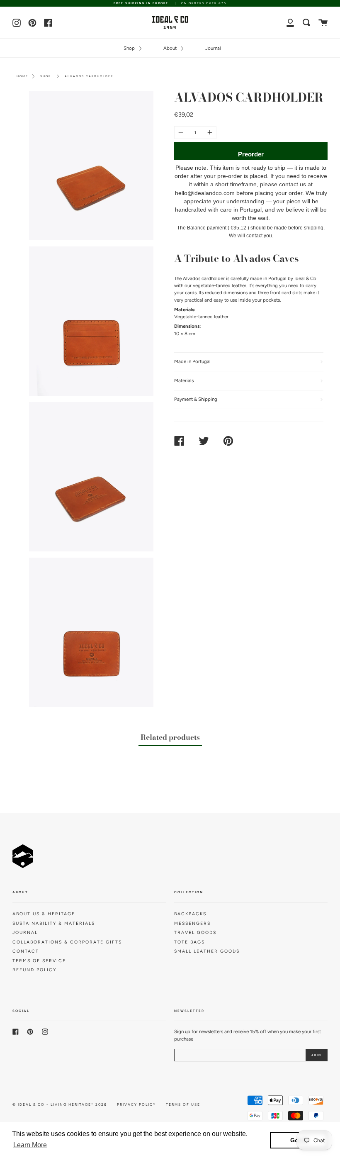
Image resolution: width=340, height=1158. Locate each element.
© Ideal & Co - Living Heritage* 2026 (59, 1104)
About (170, 48)
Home (22, 76)
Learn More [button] (30, 1144)
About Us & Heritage (43, 914)
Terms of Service (39, 960)
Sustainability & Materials (53, 923)
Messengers (192, 923)
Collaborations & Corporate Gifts (67, 942)
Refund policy (34, 970)
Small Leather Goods (207, 951)
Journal (213, 48)
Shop (130, 48)
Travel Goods (195, 932)
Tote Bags (189, 942)
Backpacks (190, 914)
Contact (25, 951)
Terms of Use (183, 1104)
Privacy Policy (136, 1104)
